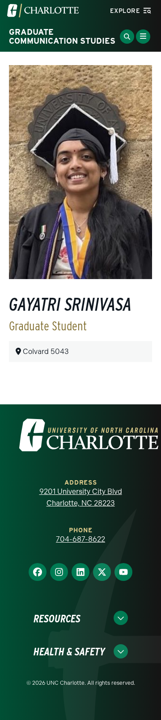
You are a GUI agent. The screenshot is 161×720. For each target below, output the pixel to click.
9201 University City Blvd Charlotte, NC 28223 (80, 497)
